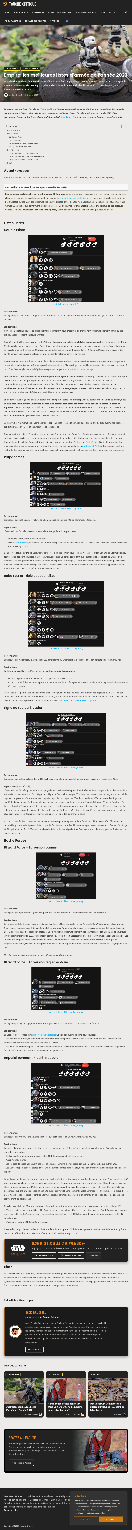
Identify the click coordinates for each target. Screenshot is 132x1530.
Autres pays (93, 1255)
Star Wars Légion (70, 117)
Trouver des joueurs (35, 21)
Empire (44, 109)
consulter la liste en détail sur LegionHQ (78, 700)
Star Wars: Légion (85, 12)
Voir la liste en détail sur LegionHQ (65, 508)
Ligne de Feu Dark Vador (21, 146)
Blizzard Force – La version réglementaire (28, 156)
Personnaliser (85, 1519)
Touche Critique (22, 4)
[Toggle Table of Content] (122, 126)
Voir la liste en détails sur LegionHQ (66, 648)
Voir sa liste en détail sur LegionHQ (66, 767)
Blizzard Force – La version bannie (25, 153)
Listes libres (12, 133)
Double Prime (17, 137)
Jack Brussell (17, 95)
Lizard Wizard (21, 542)
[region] (98, 1508)
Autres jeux (107, 12)
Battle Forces (13, 149)
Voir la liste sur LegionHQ (66, 304)
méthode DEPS (89, 445)
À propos (54, 21)
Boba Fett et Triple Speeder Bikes (25, 143)
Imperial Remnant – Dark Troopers (25, 159)
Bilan (9, 162)
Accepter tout (111, 1519)
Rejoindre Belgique (73, 1255)
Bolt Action (20, 12)
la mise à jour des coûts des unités (76, 197)
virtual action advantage (81, 369)
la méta (15, 821)
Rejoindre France (46, 1255)
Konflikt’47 (38, 12)
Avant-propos (13, 130)
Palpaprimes (16, 140)
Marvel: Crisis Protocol (60, 12)
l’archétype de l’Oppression (44, 1034)
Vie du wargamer (13, 21)
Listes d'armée (12, 68)
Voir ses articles (34, 1349)
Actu (7, 12)
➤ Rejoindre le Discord (21, 1462)
